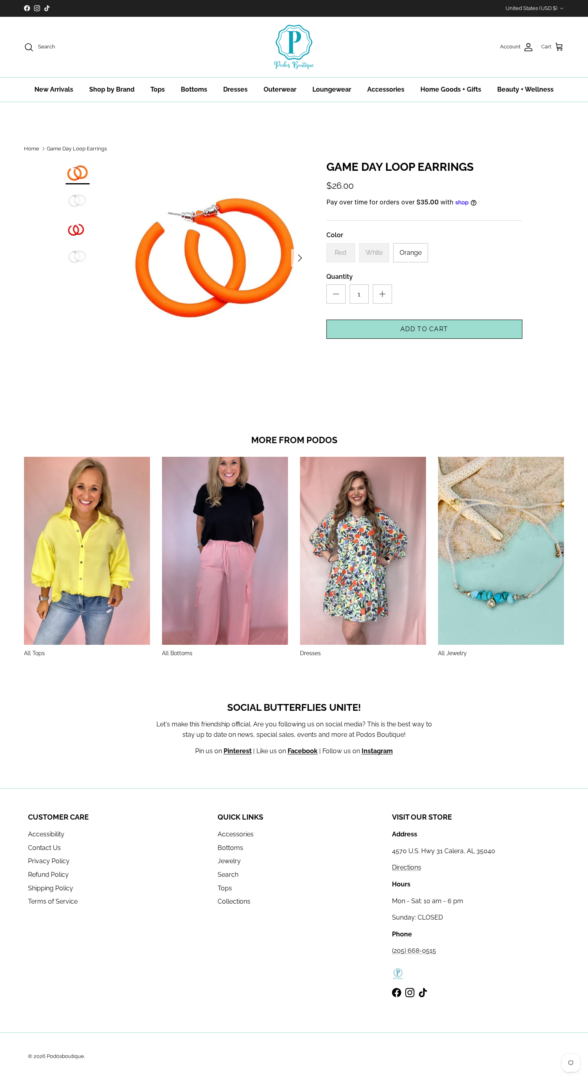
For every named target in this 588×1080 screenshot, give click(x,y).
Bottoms (194, 89)
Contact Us (44, 848)
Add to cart (424, 329)
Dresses (235, 89)
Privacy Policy (49, 861)
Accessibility (46, 834)
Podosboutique (65, 1056)
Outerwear (280, 89)
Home (31, 149)
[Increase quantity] (382, 294)
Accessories (385, 89)
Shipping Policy (50, 888)
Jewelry (229, 861)
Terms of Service (53, 901)
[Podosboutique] (294, 47)
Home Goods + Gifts (450, 89)
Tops (157, 89)
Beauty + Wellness (525, 89)
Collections (234, 901)
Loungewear (331, 89)
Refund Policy (48, 874)
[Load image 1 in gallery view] (215, 254)
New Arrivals (53, 89)
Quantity (339, 276)
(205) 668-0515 (414, 950)
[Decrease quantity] (336, 294)
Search (228, 874)
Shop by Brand (111, 89)
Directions (406, 867)
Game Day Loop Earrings (77, 149)
